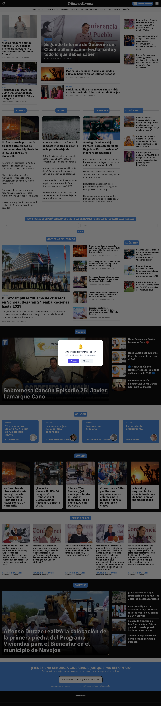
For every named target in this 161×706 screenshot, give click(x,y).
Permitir (74, 361)
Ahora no (87, 361)
